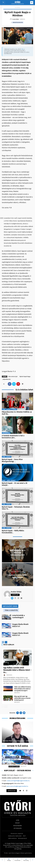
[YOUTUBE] (20, 791)
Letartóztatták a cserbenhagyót (18, 616)
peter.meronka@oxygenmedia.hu (17, 786)
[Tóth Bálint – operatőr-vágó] (17, 732)
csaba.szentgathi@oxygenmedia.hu (18, 781)
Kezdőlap (17, 7)
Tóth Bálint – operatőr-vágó (11, 741)
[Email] (12, 598)
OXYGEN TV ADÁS (14, 766)
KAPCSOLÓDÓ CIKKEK (10, 606)
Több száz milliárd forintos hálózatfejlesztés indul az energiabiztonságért (22, 688)
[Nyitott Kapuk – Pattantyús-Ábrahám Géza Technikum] (17, 496)
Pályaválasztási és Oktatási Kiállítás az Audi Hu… (17, 413)
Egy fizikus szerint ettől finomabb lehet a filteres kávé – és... (17, 670)
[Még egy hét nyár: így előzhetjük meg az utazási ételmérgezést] (8, 698)
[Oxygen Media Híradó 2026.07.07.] (6, 625)
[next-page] (6, 642)
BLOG (3, 480)
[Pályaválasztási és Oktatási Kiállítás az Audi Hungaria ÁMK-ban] (17, 401)
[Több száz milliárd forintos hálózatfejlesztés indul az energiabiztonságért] (8, 688)
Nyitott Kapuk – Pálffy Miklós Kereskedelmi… (13, 532)
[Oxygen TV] (17, 757)
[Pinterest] (18, 384)
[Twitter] (14, 384)
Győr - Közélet (6, 409)
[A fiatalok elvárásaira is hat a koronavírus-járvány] (17, 425)
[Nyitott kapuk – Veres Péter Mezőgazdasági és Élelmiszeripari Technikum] (17, 449)
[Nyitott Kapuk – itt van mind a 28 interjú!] (17, 472)
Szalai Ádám (16, 592)
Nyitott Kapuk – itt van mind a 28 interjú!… (14, 484)
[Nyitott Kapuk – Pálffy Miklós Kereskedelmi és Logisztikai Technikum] (17, 520)
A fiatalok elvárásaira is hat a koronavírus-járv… (13, 437)
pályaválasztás (7, 379)
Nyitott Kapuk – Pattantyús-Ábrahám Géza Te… (16, 508)
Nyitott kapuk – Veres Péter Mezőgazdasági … (12, 460)
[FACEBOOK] (23, 791)
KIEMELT (14, 409)
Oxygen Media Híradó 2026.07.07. (20, 625)
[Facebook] (9, 384)
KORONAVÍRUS (6, 433)
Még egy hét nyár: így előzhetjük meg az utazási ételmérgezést (22, 698)
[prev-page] (3, 642)
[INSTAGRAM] (27, 791)
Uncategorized (18, 22)
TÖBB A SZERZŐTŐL (11, 610)
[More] (23, 384)
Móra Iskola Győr (13, 376)
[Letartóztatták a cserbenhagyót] (6, 617)
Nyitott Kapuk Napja (25, 376)
